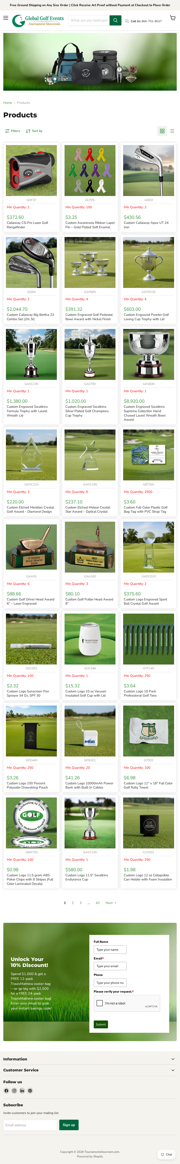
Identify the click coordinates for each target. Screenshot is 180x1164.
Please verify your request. (114, 991)
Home (7, 103)
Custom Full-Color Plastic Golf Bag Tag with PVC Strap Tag (145, 509)
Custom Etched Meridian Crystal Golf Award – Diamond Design (30, 509)
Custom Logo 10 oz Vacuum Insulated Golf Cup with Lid (85, 693)
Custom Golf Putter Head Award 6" (89, 601)
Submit (101, 1024)
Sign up (69, 1125)
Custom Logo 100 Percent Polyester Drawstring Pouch (27, 785)
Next (109, 903)
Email (99, 958)
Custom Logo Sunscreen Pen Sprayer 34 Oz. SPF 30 (28, 693)
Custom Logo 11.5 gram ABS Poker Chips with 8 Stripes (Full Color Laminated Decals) (30, 879)
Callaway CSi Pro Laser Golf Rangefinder (27, 225)
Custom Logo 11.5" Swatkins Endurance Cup (86, 877)
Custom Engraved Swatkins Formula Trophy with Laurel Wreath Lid (27, 410)
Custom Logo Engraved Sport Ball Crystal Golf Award (145, 601)
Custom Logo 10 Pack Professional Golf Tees (140, 693)
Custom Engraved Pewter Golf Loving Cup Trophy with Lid (146, 317)
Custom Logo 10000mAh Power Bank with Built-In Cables (89, 785)
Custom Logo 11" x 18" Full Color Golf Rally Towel (148, 785)
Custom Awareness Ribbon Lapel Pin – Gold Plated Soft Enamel (90, 225)
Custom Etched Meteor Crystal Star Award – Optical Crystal (87, 509)
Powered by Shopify (90, 1157)
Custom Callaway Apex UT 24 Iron (146, 225)
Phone (98, 975)
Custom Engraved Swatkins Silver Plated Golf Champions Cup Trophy (87, 410)
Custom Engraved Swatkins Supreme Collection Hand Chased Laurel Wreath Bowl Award (145, 413)
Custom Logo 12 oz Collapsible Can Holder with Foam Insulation (148, 877)
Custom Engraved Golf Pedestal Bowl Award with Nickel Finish (89, 317)
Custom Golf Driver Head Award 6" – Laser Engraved (30, 601)
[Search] (115, 20)
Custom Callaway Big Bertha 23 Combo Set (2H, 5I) (30, 317)
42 (98, 903)
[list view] (172, 131)
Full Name (101, 942)
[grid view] (162, 131)
